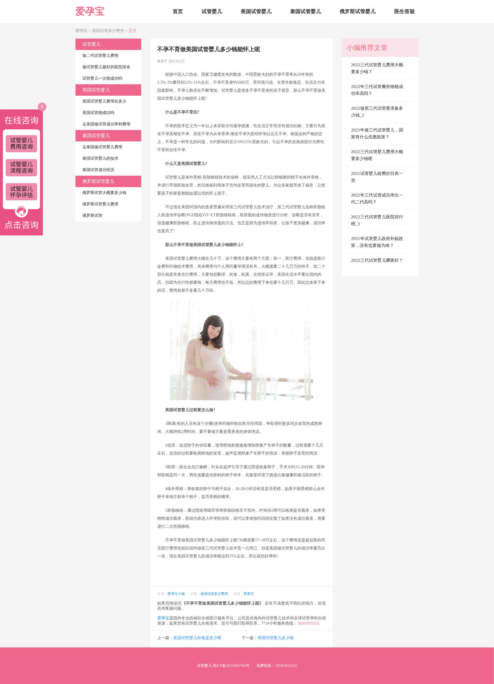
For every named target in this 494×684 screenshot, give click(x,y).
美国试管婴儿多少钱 (276, 638)
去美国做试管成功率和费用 (106, 124)
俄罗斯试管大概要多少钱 (104, 193)
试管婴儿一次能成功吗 (102, 78)
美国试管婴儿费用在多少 (104, 101)
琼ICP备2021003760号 (231, 665)
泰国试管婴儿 (305, 11)
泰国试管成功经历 (98, 170)
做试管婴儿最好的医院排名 (106, 67)
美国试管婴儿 (256, 11)
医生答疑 (404, 11)
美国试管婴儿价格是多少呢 (197, 638)
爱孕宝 (90, 11)
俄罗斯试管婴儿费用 (100, 204)
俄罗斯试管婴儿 (358, 11)
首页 (178, 11)
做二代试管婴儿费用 (100, 55)
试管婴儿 (212, 11)
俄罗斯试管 (92, 215)
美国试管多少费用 (108, 31)
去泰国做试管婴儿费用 (102, 147)
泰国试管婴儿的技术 (100, 158)
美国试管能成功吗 (98, 113)
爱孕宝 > (83, 31)
